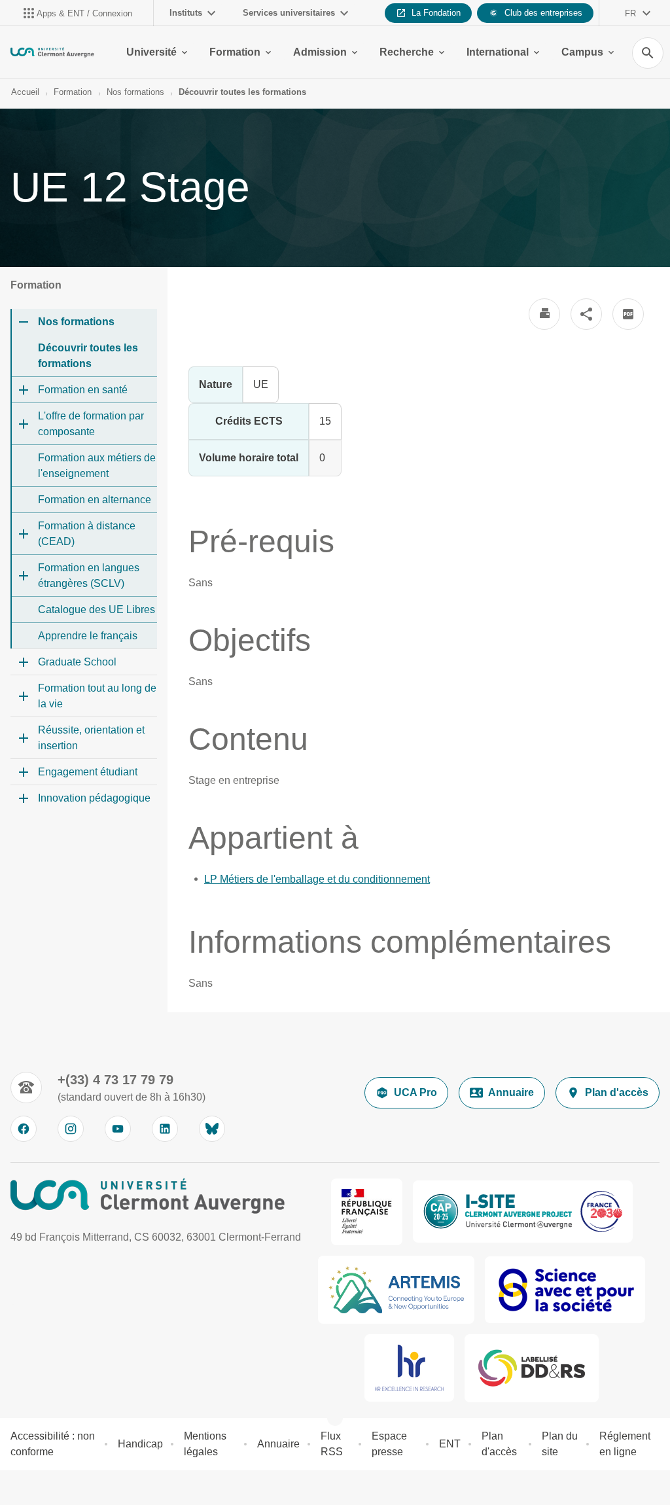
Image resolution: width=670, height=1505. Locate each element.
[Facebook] (23, 1128)
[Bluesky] (212, 1129)
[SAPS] (565, 1290)
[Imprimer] (544, 314)
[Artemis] (396, 1289)
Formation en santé (83, 389)
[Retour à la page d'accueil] (52, 52)
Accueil (25, 92)
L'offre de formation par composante (91, 423)
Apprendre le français (87, 635)
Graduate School (77, 661)
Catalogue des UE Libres (96, 609)
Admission (320, 52)
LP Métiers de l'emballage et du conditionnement (317, 879)
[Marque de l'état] (367, 1212)
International (498, 52)
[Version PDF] (628, 314)
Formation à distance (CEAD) (86, 533)
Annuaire (511, 1092)
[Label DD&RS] (532, 1368)
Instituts (185, 13)
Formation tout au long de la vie (97, 695)
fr (630, 13)
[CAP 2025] (522, 1211)
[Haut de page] (18, 1486)
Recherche (406, 52)
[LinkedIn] (164, 1128)
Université (151, 52)
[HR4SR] (409, 1368)
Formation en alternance (94, 499)
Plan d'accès (616, 1092)
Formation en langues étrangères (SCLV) (88, 575)
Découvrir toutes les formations (242, 92)
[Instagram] (70, 1128)
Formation (234, 52)
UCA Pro (415, 1092)
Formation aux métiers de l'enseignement (97, 465)
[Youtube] (117, 1128)
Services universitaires (289, 13)
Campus (582, 52)
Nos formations (135, 92)
